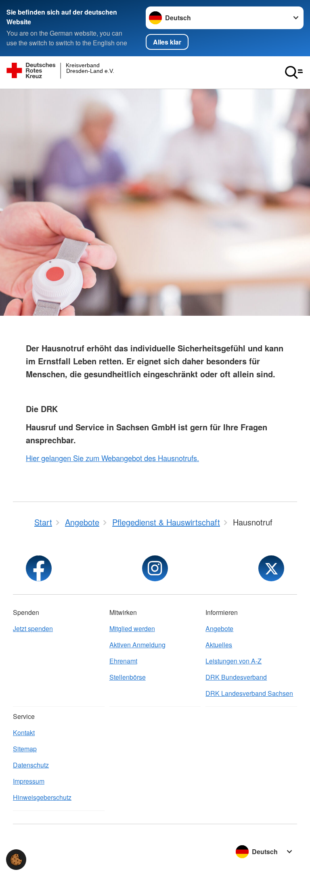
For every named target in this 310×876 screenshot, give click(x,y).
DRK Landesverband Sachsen (249, 693)
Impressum (28, 781)
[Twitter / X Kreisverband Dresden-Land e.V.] (271, 568)
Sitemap (25, 748)
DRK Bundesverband (236, 677)
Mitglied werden (132, 628)
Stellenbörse (127, 677)
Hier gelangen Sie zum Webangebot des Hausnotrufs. (112, 458)
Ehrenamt (123, 661)
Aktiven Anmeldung (137, 644)
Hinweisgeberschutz (42, 797)
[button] (16, 859)
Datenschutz (31, 765)
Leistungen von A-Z (233, 661)
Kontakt (24, 732)
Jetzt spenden (33, 628)
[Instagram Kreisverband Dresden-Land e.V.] (155, 568)
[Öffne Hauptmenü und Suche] (294, 72)
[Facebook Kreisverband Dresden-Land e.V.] (39, 568)
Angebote (219, 628)
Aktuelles (218, 644)
